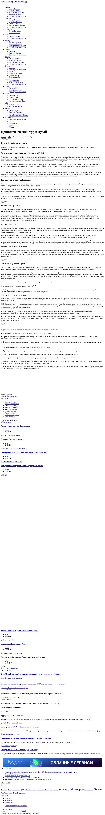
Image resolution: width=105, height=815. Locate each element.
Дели (22, 789)
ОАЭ (6, 103)
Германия (8, 29)
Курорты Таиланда (15, 112)
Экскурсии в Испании (17, 25)
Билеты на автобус (11, 407)
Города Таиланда (15, 110)
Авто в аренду (10, 417)
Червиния (23, 793)
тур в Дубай (12, 396)
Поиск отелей (10, 413)
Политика (12, 71)
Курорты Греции (15, 53)
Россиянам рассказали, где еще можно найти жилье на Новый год (30, 703)
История (12, 68)
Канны (56, 790)
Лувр (68, 790)
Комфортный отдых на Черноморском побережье (23, 657)
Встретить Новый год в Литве (14, 644)
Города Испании (15, 20)
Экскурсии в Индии (16, 99)
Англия (7, 35)
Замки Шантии (40, 790)
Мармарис (77, 789)
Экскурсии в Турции (16, 62)
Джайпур (29, 790)
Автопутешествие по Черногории (15, 426)
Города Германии (15, 31)
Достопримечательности (17, 16)
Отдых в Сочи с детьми (11, 439)
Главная (7, 798)
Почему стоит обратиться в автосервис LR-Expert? (22, 777)
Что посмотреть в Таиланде (18, 116)
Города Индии (14, 95)
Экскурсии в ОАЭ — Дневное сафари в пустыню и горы (26, 738)
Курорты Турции (15, 60)
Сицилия (7, 793)
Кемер (62, 789)
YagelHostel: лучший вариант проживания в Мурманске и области (30, 674)
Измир (47, 790)
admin (7, 430)
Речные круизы (10, 411)
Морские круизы (11, 409)
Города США (13, 88)
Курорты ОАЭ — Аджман (12, 715)
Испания (8, 18)
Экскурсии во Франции (17, 46)
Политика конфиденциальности (16, 806)
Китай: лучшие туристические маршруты (19, 631)
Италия (7, 7)
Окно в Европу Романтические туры (26, 813)
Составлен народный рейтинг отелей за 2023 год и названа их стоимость (33, 684)
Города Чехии (14, 81)
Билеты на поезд (11, 405)
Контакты (8, 800)
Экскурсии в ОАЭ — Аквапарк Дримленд (19, 750)
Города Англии (14, 36)
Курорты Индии (14, 97)
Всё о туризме (10, 117)
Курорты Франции (15, 44)
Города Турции (14, 58)
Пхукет (98, 789)
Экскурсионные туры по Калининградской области (24, 452)
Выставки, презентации (17, 119)
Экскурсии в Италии (16, 12)
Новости (12, 125)
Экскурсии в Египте (16, 77)
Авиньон (4, 790)
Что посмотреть (14, 33)
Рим (2, 793)
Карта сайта (9, 802)
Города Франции (15, 42)
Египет (7, 66)
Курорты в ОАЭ (14, 105)
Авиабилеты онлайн (12, 404)
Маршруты (13, 123)
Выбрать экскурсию (12, 415)
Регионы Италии (15, 14)
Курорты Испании (15, 22)
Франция (8, 40)
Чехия (7, 79)
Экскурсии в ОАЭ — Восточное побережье (20, 727)
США (7, 86)
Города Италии (14, 9)
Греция (7, 49)
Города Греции (14, 51)
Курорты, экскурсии (16, 82)
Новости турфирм (15, 73)
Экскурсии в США (15, 90)
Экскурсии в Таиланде (17, 114)
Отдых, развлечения (16, 75)
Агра (9, 790)
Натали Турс (88, 790)
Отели (11, 121)
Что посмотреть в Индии (17, 101)
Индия (7, 93)
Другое (11, 127)
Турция (7, 57)
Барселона (16, 790)
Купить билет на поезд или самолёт (17, 776)
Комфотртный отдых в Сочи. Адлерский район (22, 466)
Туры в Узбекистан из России (15, 774)
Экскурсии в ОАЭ (15, 106)
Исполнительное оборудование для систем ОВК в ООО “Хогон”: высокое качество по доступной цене (41, 772)
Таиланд (8, 108)
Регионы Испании (15, 23)
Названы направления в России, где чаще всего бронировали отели (31, 693)
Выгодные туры (10, 402)
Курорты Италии (15, 11)
